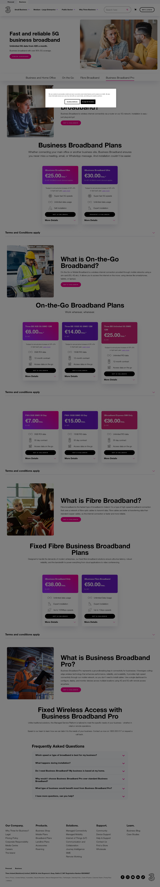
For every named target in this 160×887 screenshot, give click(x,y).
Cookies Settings (72, 101)
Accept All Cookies (88, 101)
